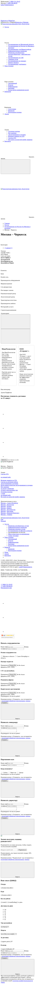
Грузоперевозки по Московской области (21, 44)
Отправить (4, 702)
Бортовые (11, 544)
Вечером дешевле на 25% (16, 136)
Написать (4, 460)
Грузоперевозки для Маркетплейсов (19, 49)
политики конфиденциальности (23, 981)
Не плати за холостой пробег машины (20, 139)
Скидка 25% (12, 138)
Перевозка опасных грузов (16, 529)
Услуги (6, 27)
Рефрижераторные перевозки (17, 51)
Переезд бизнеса (13, 62)
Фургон (10, 85)
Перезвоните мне (6, 588)
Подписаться (22, 850)
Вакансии (11, 110)
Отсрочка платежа (14, 131)
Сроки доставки (13, 535)
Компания (7, 91)
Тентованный (12, 83)
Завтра (21, 772)
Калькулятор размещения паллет (18, 90)
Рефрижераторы (13, 542)
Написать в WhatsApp (8, 20)
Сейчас (5, 772)
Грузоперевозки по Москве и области (20, 531)
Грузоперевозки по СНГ (16, 57)
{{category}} (8, 248)
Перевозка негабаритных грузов (18, 526)
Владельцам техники (15, 112)
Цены (6, 552)
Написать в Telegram (21, 22)
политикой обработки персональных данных (16, 701)
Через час (13, 772)
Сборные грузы (13, 59)
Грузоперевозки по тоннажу (17, 61)
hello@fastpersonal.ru (7, 5)
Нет (3, 982)
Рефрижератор (12, 86)
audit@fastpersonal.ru (25, 567)
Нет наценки (12, 133)
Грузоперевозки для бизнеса (17, 64)
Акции (6, 114)
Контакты (7, 141)
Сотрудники (12, 109)
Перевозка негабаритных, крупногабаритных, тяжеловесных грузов (19, 54)
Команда (7, 547)
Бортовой (11, 88)
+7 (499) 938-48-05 (11, 3)
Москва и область (9, 656)
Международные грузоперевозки (18, 534)
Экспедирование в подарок (17, 134)
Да (1, 982)
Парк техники (8, 66)
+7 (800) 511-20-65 (14, 1)
